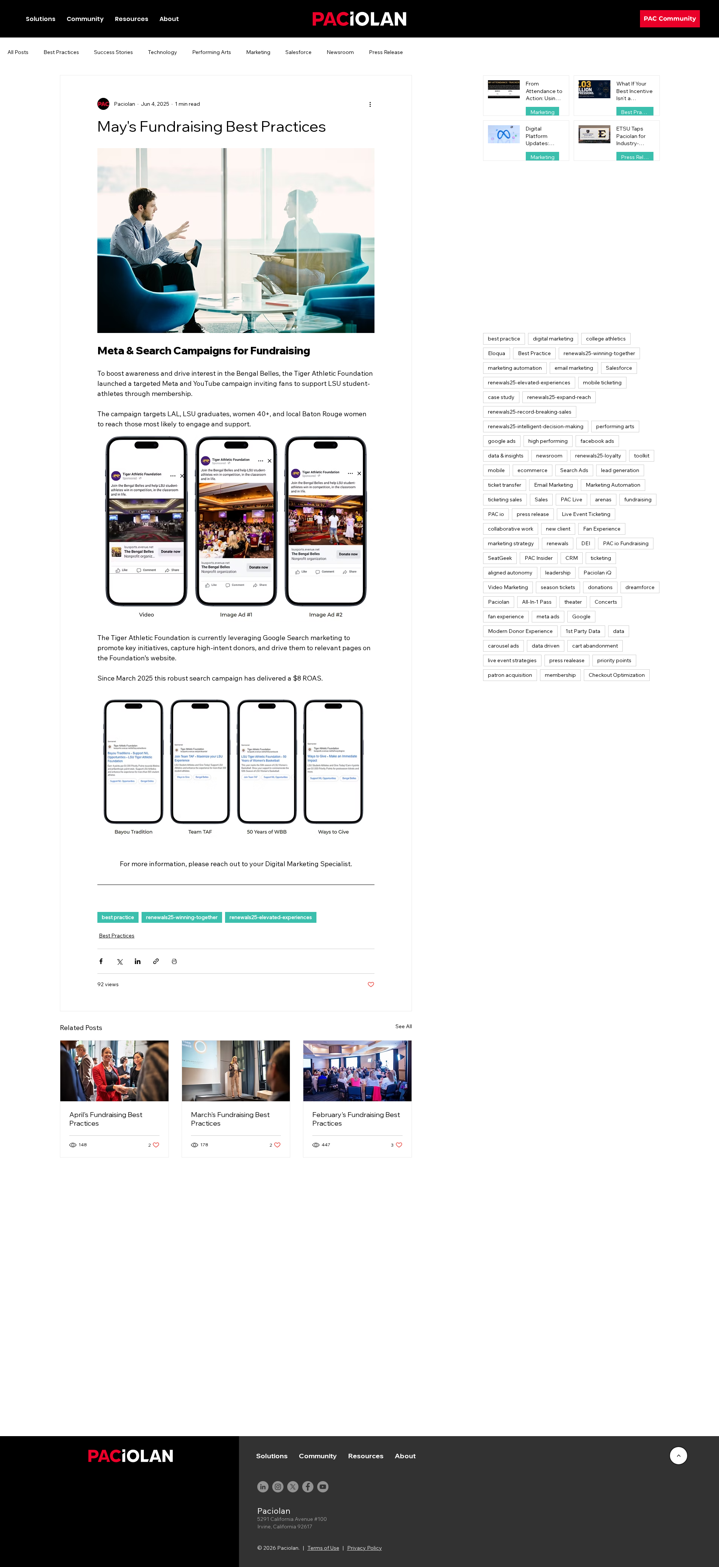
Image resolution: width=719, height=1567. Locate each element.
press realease (567, 660)
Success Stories (113, 52)
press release (533, 514)
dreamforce (640, 587)
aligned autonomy (510, 572)
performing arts (615, 426)
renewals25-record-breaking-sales (529, 411)
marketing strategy (511, 543)
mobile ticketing (602, 382)
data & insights (506, 455)
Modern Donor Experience (520, 631)
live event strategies (512, 660)
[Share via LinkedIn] (137, 961)
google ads (502, 441)
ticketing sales (505, 499)
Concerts (606, 601)
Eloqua (496, 353)
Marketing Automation (613, 484)
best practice (118, 917)
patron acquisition (510, 675)
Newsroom (340, 52)
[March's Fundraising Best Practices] (236, 1071)
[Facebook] (307, 1486)
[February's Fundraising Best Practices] (357, 1071)
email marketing (574, 367)
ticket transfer (504, 484)
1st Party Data (582, 631)
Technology (162, 52)
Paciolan (498, 601)
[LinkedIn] (263, 1486)
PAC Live (571, 499)
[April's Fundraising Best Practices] (114, 1071)
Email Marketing (553, 484)
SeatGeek (500, 558)
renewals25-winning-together (182, 917)
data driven (545, 645)
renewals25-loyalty (598, 455)
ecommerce (532, 470)
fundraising (638, 499)
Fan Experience (602, 528)
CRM (571, 558)
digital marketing (553, 338)
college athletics (606, 338)
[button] (85, 18)
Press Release (386, 52)
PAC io (496, 514)
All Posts (17, 52)
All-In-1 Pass (537, 601)
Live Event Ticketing (586, 514)
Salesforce (298, 52)
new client (558, 528)
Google (581, 616)
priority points (614, 660)
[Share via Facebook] (100, 961)
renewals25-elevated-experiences (271, 917)
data (618, 631)
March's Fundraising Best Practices (230, 1119)
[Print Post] (174, 961)
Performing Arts (211, 52)
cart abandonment (595, 645)
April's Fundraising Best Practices (105, 1119)
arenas (603, 499)
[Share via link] (156, 961)
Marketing (258, 52)
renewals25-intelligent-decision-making (535, 426)
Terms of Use (323, 1548)
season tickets (558, 587)
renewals (557, 543)
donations (600, 587)
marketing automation (515, 367)
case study (501, 397)
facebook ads (597, 441)
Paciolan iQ (597, 572)
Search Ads (574, 470)
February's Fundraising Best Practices (356, 1119)
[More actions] (369, 103)
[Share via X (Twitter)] (119, 961)
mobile (496, 470)
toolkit (641, 455)
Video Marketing (508, 587)
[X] (292, 1486)
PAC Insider (539, 558)
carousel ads (503, 645)
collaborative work (510, 528)
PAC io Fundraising (626, 543)
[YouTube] (322, 1486)
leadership (558, 572)
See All (403, 1026)
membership (560, 675)
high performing (548, 441)
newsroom (549, 455)
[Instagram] (277, 1486)
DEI (585, 543)
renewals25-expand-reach (559, 397)
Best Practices (61, 52)
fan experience (506, 616)
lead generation (620, 470)
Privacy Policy (364, 1548)
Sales (541, 499)
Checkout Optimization (617, 675)
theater (573, 601)
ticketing (601, 558)
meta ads (548, 616)
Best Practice (534, 353)
